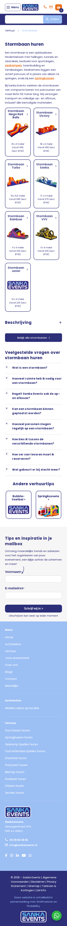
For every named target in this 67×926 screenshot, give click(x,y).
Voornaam (13, 572)
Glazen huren (14, 786)
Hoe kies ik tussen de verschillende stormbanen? (33, 441)
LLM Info (41, 890)
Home (9, 637)
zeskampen (13, 65)
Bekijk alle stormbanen (32, 338)
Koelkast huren (15, 779)
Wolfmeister (44, 902)
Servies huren (14, 793)
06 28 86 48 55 (18, 840)
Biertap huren (14, 772)
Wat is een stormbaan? (30, 368)
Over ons (11, 665)
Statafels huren (16, 758)
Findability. (33, 906)
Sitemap (34, 886)
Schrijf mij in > (33, 608)
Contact (11, 679)
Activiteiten (13, 644)
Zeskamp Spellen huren (21, 744)
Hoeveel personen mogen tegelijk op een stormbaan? (33, 426)
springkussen (44, 78)
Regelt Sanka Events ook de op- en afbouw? (36, 396)
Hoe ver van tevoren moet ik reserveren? (33, 457)
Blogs (9, 672)
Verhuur (10, 30)
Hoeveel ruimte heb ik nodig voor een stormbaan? (37, 381)
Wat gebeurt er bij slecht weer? (36, 469)
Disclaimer (38, 882)
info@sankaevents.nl (23, 845)
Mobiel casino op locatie (22, 708)
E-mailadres (14, 588)
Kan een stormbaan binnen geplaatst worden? (32, 411)
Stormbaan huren (17, 730)
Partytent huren (16, 765)
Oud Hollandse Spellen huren (25, 751)
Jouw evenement (17, 658)
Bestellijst (11, 686)
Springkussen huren (19, 737)
